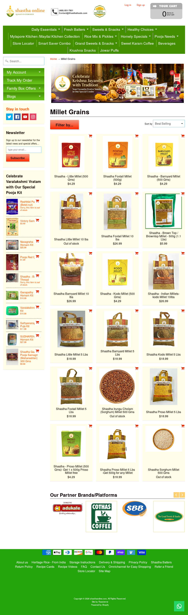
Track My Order (19, 80)
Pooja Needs (165, 36)
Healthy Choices (141, 29)
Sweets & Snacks (106, 29)
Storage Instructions (82, 562)
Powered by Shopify (100, 604)
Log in (128, 5)
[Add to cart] (37, 201)
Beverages (167, 43)
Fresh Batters (74, 29)
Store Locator (23, 43)
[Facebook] (17, 117)
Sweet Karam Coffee (137, 43)
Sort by (148, 123)
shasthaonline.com (98, 598)
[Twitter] (9, 117)
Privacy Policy (138, 562)
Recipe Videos (67, 566)
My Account (16, 72)
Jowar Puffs (109, 50)
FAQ (84, 566)
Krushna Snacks (83, 50)
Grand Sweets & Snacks (94, 43)
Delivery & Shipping (112, 562)
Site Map (104, 571)
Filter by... (64, 124)
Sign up (141, 5)
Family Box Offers (21, 88)
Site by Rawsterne (100, 601)
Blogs (11, 96)
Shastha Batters (161, 562)
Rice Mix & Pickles (98, 36)
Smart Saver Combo (54, 43)
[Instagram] (33, 117)
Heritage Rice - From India (49, 562)
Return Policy (24, 566)
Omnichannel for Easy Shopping (130, 566)
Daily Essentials (44, 29)
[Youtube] (25, 117)
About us (22, 562)
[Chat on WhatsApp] (179, 606)
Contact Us (98, 566)
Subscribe (17, 158)
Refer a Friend (164, 566)
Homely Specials (134, 36)
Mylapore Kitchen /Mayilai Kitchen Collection (45, 36)
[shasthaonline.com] (61, 11)
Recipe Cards (45, 566)
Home (53, 59)
